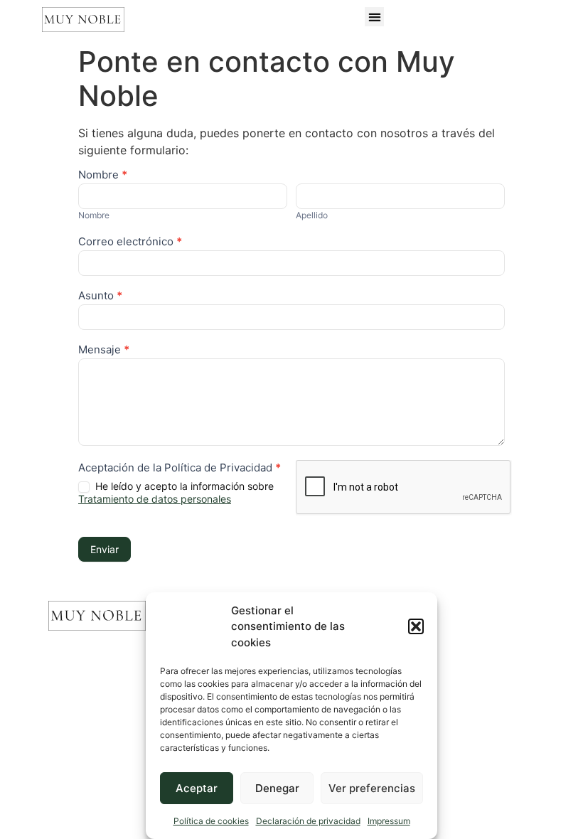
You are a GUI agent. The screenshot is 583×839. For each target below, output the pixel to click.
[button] (416, 626)
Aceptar (197, 788)
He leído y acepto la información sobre (176, 492)
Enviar (104, 549)
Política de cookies (211, 821)
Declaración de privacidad (308, 821)
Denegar (277, 788)
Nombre (102, 175)
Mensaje (103, 350)
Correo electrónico (130, 242)
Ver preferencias (371, 788)
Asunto (100, 296)
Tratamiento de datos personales (154, 499)
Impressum (389, 821)
